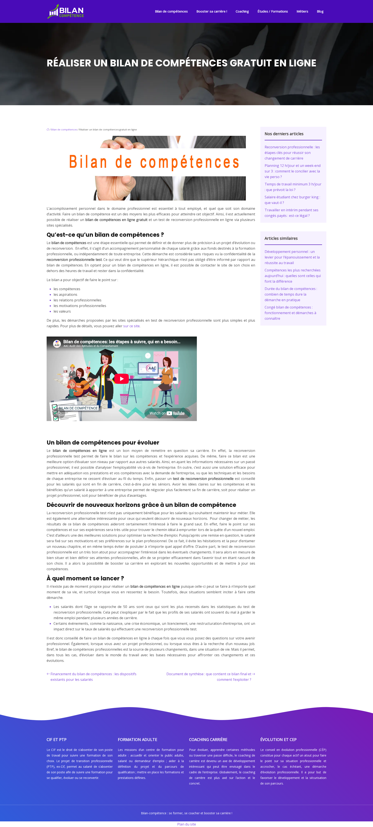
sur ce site (131, 326)
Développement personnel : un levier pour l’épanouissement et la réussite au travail (292, 257)
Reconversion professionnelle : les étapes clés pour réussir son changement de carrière (292, 153)
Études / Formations (273, 11)
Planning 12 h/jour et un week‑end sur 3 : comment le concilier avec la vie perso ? (293, 171)
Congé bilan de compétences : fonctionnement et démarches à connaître (290, 313)
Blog (320, 11)
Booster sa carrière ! (211, 11)
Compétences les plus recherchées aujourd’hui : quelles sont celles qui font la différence (293, 276)
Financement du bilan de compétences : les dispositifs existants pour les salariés (93, 677)
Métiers (302, 11)
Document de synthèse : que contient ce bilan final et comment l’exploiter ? (208, 677)
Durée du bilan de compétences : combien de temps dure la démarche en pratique (291, 294)
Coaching (242, 11)
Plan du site (186, 824)
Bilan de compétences (171, 11)
